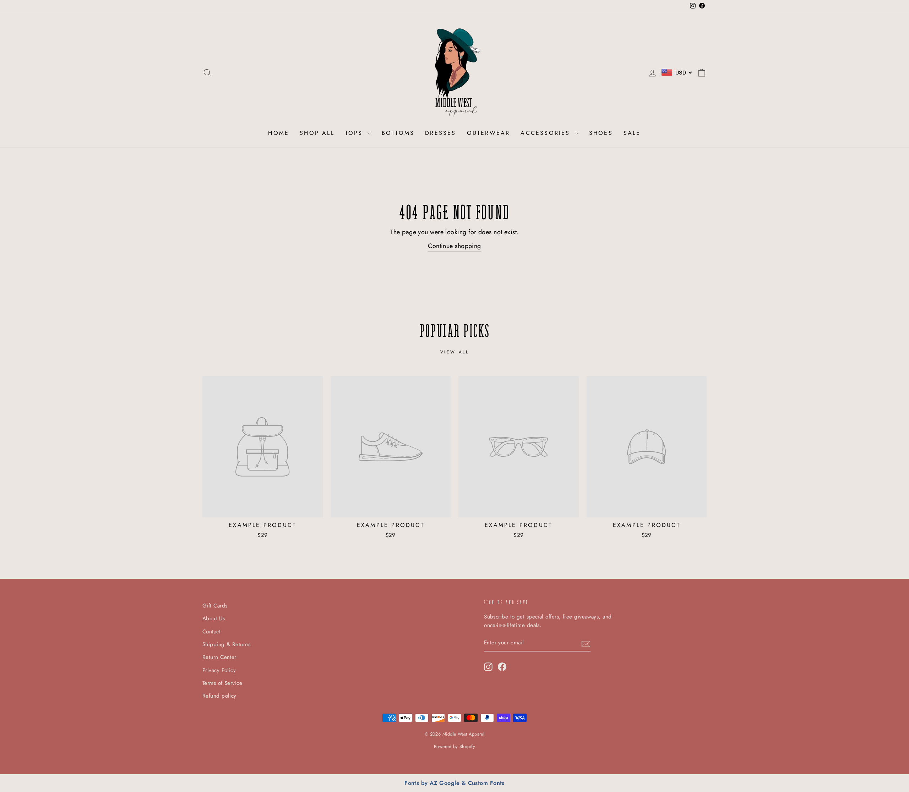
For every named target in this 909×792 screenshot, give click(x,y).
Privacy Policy (219, 670)
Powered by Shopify (454, 746)
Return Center (219, 657)
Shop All (317, 133)
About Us (213, 618)
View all (454, 352)
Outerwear (488, 133)
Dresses (440, 133)
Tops (355, 133)
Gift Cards (215, 606)
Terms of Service (222, 683)
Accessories (547, 133)
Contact (211, 632)
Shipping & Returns (226, 644)
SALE (632, 133)
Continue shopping (454, 246)
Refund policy (219, 696)
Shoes (601, 133)
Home (278, 133)
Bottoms (398, 133)
